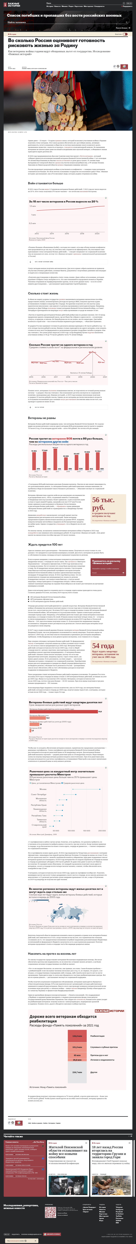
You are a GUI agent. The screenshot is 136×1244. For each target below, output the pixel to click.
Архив (101, 1218)
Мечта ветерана (86, 156)
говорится (68, 147)
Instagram (119, 1209)
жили (47, 189)
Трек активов (87, 1209)
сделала (58, 163)
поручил (91, 333)
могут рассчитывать (69, 399)
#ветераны (51, 1123)
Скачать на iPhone (62, 1213)
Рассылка (119, 1218)
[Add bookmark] (86, 1143)
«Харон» (86, 1212)
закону (30, 643)
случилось (72, 562)
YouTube (119, 1216)
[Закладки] (124, 3)
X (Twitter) (119, 1214)
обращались (61, 506)
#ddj (29, 1123)
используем (14, 1241)
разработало (41, 515)
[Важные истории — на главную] (12, 4)
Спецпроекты (99, 6)
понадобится (33, 533)
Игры (101, 1220)
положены (52, 308)
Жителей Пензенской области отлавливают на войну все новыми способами (68, 1152)
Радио (71, 6)
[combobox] (67, 22)
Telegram (119, 1207)
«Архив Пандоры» (89, 1207)
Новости (57, 6)
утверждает (60, 524)
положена (52, 391)
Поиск (49, 3)
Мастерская (88, 6)
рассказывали (92, 853)
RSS (117, 1223)
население (84, 191)
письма (74, 988)
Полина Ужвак (26, 68)
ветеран (76, 630)
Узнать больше (121, 28)
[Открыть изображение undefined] (77, 1049)
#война (45, 1123)
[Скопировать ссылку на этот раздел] (65, 183)
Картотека (79, 6)
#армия (58, 1123)
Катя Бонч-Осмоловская (39, 68)
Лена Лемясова (62, 1174)
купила (60, 165)
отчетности (80, 999)
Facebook (119, 1212)
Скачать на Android (63, 1215)
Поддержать (127, 6)
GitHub (118, 1220)
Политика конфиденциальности (31, 1234)
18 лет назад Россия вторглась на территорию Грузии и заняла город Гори (109, 1152)
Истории (50, 6)
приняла (58, 141)
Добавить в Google (124, 68)
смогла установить (63, 160)
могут (61, 310)
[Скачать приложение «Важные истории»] (50, 1212)
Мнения (64, 6)
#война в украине (37, 1123)
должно (62, 299)
